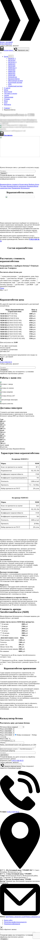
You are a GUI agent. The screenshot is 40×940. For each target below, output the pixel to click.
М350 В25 (11, 69)
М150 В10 (11, 60)
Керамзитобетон (14, 79)
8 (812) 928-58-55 (6, 44)
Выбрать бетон (34, 184)
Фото (6, 101)
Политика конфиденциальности (15, 922)
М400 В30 (11, 71)
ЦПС (10, 84)
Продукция (8, 91)
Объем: (2, 743)
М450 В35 (11, 73)
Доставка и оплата (10, 93)
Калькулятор (23, 184)
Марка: (2, 729)
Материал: (3, 727)
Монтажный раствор (15, 80)
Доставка (3, 186)
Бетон (6, 56)
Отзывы (7, 99)
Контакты (7, 104)
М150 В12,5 (12, 62)
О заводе (7, 88)
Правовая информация (12, 924)
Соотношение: (5, 740)
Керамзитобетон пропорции (17, 186)
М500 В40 (11, 75)
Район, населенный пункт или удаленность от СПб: (18, 745)
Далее (2, 288)
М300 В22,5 (12, 68)
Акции (6, 95)
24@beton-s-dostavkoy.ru (31, 917)
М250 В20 (11, 66)
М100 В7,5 (12, 58)
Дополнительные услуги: (9, 749)
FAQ (5, 103)
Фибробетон (12, 77)
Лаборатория (8, 97)
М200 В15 (11, 64)
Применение (16, 188)
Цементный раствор (15, 86)
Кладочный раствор (15, 82)
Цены (6, 90)
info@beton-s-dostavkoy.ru (14, 917)
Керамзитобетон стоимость (9, 184)
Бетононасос (25, 188)
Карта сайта (8, 920)
